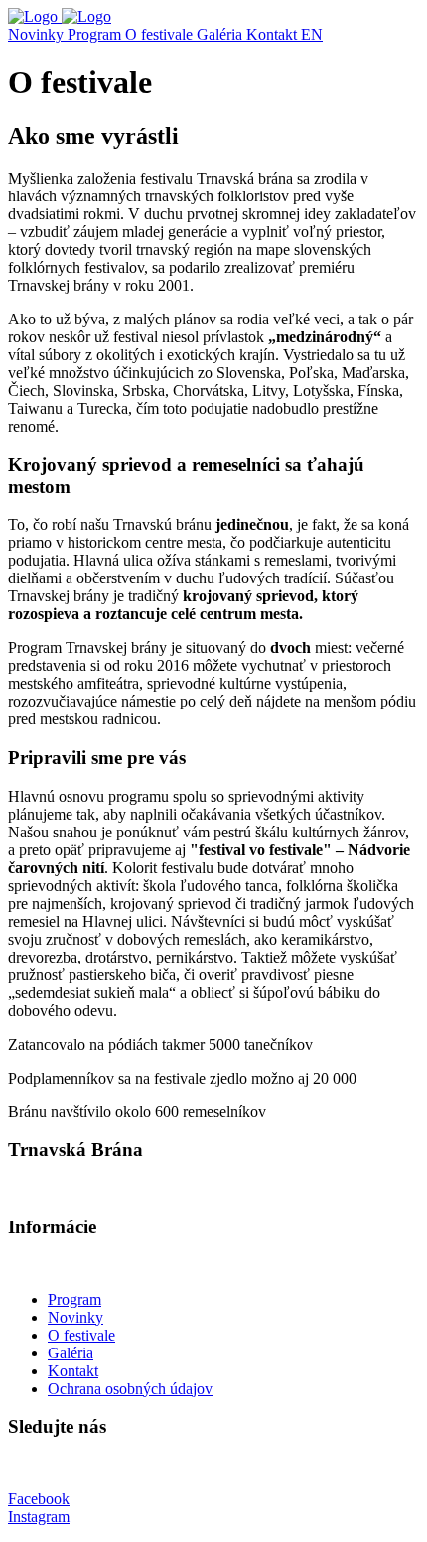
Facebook (39, 1498)
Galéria (221, 34)
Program (96, 34)
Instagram (39, 1516)
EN (312, 34)
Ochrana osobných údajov (130, 1388)
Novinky (38, 34)
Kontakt (273, 34)
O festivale (161, 34)
